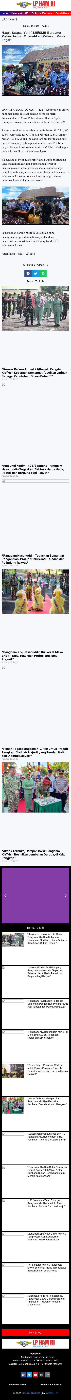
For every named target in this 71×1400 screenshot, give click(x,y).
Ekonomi (47, 13)
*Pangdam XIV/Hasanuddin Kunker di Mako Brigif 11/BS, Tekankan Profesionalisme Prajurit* (32, 655)
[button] (28, 273)
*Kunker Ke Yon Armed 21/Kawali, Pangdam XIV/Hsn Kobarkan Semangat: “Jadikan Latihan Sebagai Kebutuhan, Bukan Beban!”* (34, 372)
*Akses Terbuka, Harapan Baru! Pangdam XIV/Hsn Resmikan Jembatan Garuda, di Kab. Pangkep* (33, 854)
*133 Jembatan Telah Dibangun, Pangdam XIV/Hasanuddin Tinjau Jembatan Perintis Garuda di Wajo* (46, 1203)
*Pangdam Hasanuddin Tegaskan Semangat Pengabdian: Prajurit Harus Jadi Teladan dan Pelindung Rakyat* (33, 559)
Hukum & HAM (19, 13)
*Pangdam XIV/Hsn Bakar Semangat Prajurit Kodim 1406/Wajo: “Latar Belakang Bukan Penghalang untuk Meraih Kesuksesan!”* (47, 1171)
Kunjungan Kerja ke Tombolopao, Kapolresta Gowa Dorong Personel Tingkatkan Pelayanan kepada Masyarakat (46, 1300)
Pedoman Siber (17, 1384)
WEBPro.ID (52, 1393)
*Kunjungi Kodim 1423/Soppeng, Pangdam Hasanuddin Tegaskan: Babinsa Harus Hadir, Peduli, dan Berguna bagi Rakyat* (33, 469)
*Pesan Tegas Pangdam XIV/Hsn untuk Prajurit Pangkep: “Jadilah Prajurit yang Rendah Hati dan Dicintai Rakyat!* (35, 752)
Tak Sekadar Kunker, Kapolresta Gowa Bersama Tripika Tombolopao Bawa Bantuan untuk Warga (46, 1267)
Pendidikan (62, 13)
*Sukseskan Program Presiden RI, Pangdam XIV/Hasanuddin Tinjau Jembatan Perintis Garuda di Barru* (46, 1136)
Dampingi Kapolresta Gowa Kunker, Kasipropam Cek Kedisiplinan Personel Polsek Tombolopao (46, 1236)
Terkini (45, 26)
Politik (35, 13)
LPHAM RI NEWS (31, 1393)
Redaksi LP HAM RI (51, 1384)
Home (4, 13)
